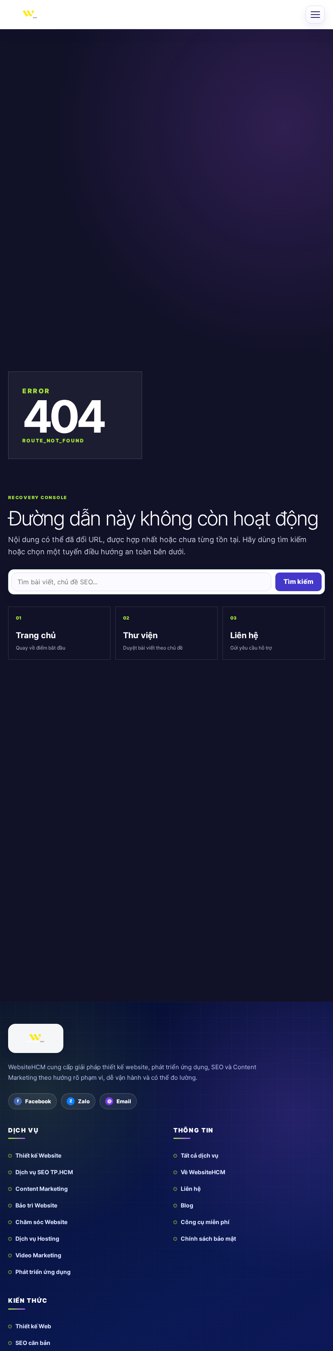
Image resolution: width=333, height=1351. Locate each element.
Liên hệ (191, 1188)
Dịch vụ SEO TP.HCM (44, 1172)
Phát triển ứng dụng (43, 1271)
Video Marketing (38, 1255)
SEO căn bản (32, 1342)
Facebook (38, 1101)
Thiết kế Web (33, 1326)
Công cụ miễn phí (205, 1221)
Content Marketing (41, 1188)
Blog (187, 1205)
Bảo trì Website (36, 1205)
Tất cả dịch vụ (199, 1155)
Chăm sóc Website (41, 1221)
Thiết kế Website (38, 1155)
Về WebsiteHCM (203, 1172)
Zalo (84, 1101)
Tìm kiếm (298, 581)
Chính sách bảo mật (208, 1238)
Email (124, 1101)
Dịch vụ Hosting (37, 1238)
